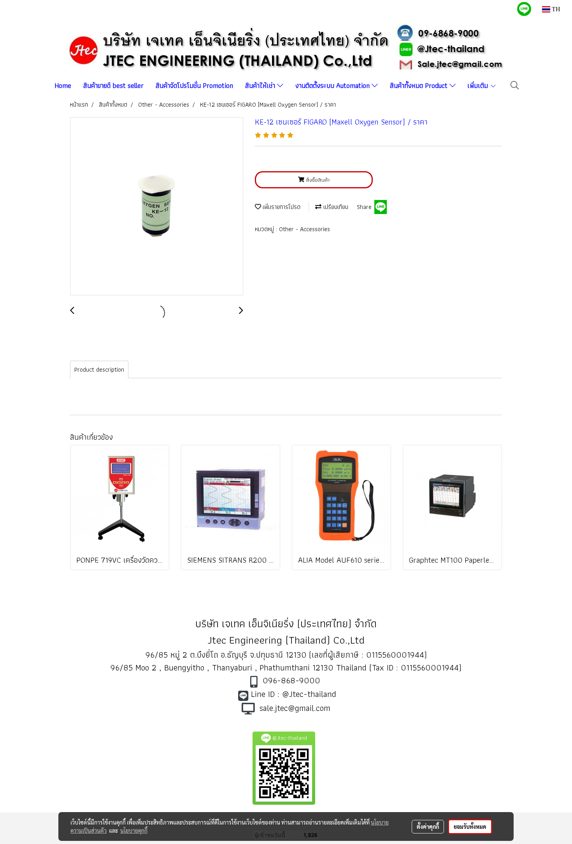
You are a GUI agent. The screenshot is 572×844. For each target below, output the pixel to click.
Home (62, 85)
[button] (514, 85)
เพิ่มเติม (478, 85)
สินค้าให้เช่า (261, 85)
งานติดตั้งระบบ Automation (333, 85)
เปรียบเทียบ (334, 207)
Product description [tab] (99, 369)
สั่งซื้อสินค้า (317, 179)
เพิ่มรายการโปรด (280, 207)
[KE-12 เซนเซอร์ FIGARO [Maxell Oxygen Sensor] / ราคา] (156, 207)
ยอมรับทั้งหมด (470, 826)
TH (555, 9)
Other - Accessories (304, 229)
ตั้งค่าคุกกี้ (428, 826)
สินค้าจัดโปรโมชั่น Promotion (194, 85)
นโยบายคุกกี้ (133, 830)
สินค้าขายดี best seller (113, 85)
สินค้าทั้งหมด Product (419, 85)
